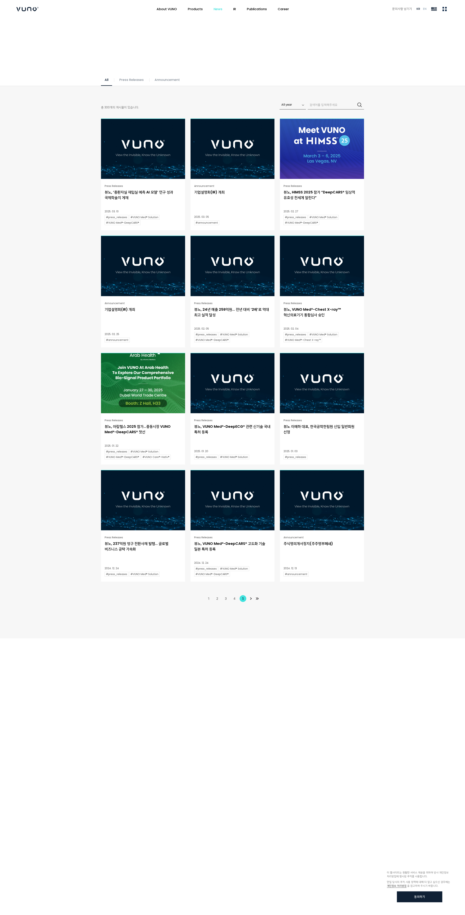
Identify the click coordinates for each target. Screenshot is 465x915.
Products (195, 9)
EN (424, 9)
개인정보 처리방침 (397, 886)
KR (418, 9)
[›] (250, 598)
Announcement (167, 79)
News (118, 34)
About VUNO (167, 9)
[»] (257, 598)
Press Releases (131, 79)
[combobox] (293, 104)
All (106, 79)
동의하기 (419, 897)
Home (104, 34)
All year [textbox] (286, 105)
